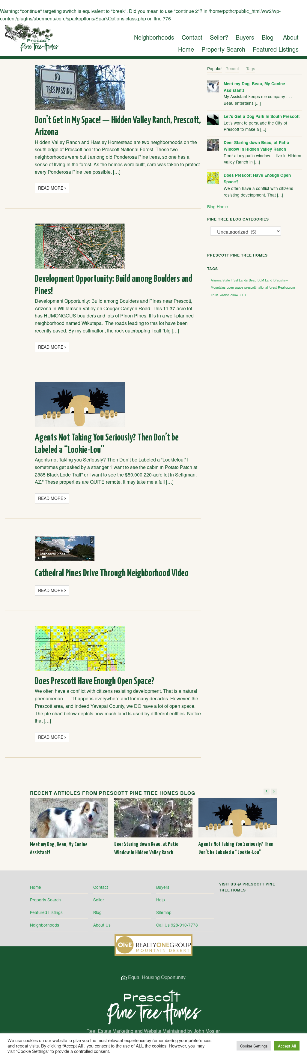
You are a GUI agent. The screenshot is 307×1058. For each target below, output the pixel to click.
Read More (51, 188)
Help (160, 900)
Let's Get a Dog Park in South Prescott (262, 116)
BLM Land (265, 280)
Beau (252, 280)
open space (235, 287)
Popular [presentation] (214, 68)
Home (35, 887)
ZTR (243, 295)
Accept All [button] (287, 1046)
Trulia (215, 295)
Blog (97, 912)
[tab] (214, 69)
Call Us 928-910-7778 (177, 925)
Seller (98, 900)
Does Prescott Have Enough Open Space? (94, 681)
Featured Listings (46, 912)
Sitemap (163, 912)
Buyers (162, 887)
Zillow (234, 295)
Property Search (45, 900)
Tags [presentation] (250, 68)
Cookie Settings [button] (254, 1046)
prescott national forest (260, 287)
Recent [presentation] (232, 68)
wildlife (224, 295)
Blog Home (217, 206)
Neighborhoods (44, 925)
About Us (102, 925)
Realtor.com (286, 287)
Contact (100, 887)
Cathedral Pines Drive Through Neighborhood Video (112, 573)
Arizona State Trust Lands (229, 280)
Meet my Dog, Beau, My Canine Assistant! (254, 87)
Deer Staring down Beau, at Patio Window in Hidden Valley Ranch (256, 146)
